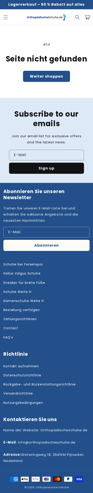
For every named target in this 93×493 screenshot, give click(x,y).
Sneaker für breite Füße (24, 282)
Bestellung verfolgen (21, 310)
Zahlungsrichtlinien (20, 319)
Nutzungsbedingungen (23, 402)
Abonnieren (46, 245)
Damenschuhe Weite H (23, 301)
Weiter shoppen (46, 76)
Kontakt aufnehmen (21, 366)
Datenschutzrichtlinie (22, 375)
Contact (10, 328)
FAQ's (8, 337)
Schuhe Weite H (17, 291)
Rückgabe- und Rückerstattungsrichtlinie (39, 384)
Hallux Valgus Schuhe (22, 273)
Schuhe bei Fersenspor (23, 264)
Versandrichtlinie (18, 393)
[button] (6, 17)
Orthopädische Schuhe (52, 487)
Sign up (46, 168)
